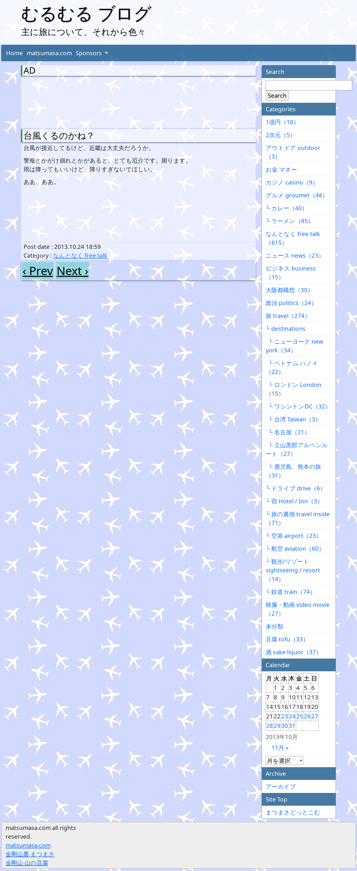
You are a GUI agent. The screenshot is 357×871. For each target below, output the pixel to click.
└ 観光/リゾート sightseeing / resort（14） (293, 570)
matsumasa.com (49, 53)
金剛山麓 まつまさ (30, 854)
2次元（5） (281, 135)
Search (277, 95)
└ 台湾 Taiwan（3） (293, 419)
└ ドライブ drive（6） (296, 488)
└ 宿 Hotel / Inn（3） (294, 501)
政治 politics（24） (291, 303)
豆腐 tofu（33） (287, 639)
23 (284, 716)
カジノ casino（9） (292, 182)
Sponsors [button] (89, 53)
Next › (72, 271)
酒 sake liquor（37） (294, 652)
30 (284, 726)
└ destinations (286, 328)
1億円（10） (282, 122)
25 (299, 716)
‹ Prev (38, 271)
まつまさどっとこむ (293, 812)
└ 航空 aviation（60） (295, 548)
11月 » (280, 747)
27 (314, 716)
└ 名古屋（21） (288, 432)
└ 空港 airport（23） (294, 535)
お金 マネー (281, 169)
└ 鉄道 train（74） (291, 592)
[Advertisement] (49, 101)
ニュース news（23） (295, 255)
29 (277, 726)
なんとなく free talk (80, 255)
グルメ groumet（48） (297, 195)
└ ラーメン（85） (290, 221)
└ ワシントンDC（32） (298, 406)
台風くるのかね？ (59, 135)
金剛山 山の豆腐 (27, 863)
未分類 (274, 626)
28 (269, 726)
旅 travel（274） (288, 316)
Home (14, 53)
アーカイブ (281, 786)
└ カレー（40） (287, 208)
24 (292, 716)
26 (307, 716)
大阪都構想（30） (289, 290)
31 (292, 726)
